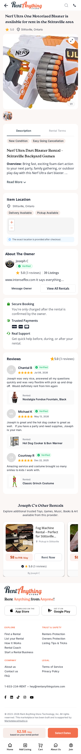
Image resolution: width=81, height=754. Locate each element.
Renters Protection (53, 634)
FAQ (7, 675)
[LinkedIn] (11, 697)
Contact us (11, 671)
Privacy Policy (50, 671)
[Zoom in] (11, 222)
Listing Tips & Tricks (54, 643)
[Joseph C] (9, 263)
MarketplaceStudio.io (16, 720)
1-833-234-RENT (15, 686)
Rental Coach (13, 647)
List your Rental (14, 638)
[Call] (74, 5)
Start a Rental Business (19, 652)
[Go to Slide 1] (7, 116)
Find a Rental (13, 634)
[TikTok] (18, 697)
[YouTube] (31, 697)
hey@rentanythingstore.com (47, 686)
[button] (40, 71)
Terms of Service (52, 666)
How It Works (13, 643)
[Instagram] (24, 697)
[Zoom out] (11, 228)
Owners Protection (53, 638)
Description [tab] (23, 130)
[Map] (40, 226)
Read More (14, 182)
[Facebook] (6, 697)
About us (10, 666)
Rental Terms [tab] (57, 130)
